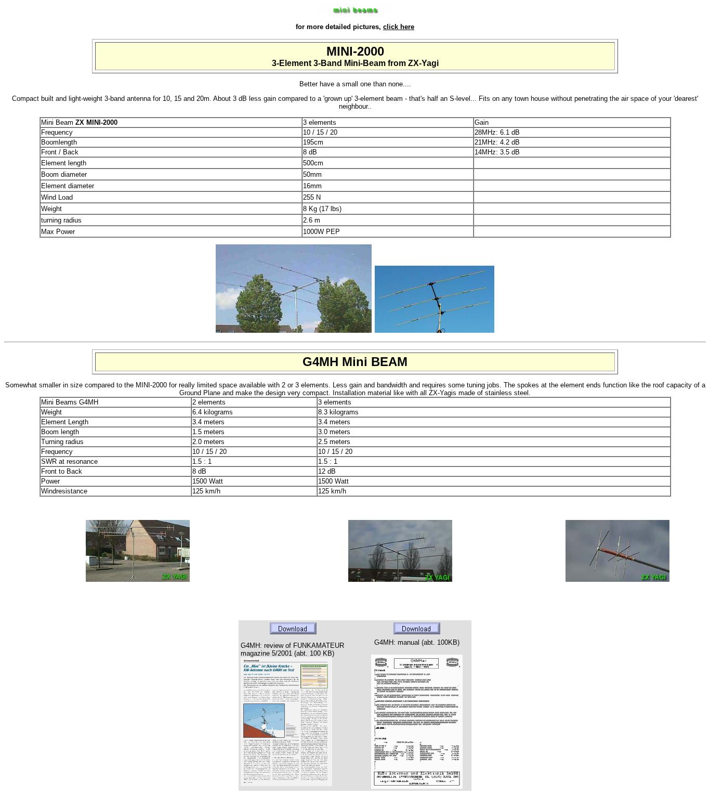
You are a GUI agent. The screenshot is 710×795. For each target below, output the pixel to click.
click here (398, 27)
